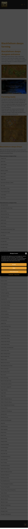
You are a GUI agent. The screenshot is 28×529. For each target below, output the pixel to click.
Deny (14, 268)
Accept (14, 264)
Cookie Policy (11, 274)
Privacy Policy (16, 274)
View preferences (14, 271)
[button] (26, 253)
